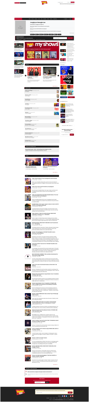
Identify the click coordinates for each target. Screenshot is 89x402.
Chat (39, 18)
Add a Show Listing (22, 2)
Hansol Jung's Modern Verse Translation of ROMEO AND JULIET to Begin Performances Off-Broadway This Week (44, 284)
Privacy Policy (71, 399)
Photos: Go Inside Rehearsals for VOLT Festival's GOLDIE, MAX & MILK (49, 80)
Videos (33, 34)
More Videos (55, 172)
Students (44, 18)
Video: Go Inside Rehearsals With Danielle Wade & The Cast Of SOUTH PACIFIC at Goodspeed (45, 31)
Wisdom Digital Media (59, 399)
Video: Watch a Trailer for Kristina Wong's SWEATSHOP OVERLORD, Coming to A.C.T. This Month (44, 214)
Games (51, 18)
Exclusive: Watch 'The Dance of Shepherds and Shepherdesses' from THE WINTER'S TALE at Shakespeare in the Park (71, 45)
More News (55, 364)
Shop (48, 18)
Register (66, 18)
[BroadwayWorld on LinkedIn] (66, 396)
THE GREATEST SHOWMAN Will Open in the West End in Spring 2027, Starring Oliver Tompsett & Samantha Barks (18, 65)
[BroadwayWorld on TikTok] (68, 396)
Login (70, 18)
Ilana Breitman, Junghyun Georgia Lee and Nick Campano (49, 77)
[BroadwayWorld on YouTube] (72, 396)
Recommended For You (63, 101)
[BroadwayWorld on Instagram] (64, 396)
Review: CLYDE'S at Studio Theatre (39, 337)
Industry (36, 18)
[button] (73, 19)
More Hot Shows (63, 97)
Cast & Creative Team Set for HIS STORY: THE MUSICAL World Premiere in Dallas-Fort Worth (45, 321)
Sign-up (69, 2)
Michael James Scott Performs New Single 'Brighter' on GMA (70, 59)
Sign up (72, 134)
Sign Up (47, 382)
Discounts (71, 97)
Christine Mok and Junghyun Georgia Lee (32, 77)
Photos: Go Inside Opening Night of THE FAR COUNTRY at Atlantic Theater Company (33, 81)
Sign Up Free (70, 38)
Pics (37, 34)
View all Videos (62, 62)
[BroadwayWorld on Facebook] (62, 396)
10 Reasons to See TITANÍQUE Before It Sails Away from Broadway (18, 56)
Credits (46, 34)
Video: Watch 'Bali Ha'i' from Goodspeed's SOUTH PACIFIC (39, 26)
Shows (33, 18)
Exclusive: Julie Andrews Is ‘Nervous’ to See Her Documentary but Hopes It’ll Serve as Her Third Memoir (18, 48)
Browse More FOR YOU (67, 125)
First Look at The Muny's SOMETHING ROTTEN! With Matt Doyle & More (71, 50)
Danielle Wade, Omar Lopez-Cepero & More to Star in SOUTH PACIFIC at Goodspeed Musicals (45, 205)
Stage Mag (55, 18)
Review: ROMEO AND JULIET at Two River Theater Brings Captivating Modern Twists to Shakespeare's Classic (44, 302)
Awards (51, 34)
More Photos (55, 86)
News (30, 18)
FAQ (60, 34)
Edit (56, 34)
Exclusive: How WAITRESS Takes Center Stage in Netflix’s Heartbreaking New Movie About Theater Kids (18, 74)
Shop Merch (17, 2)
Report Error (71, 398)
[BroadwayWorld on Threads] (70, 396)
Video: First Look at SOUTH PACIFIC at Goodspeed (38, 28)
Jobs (41, 18)
